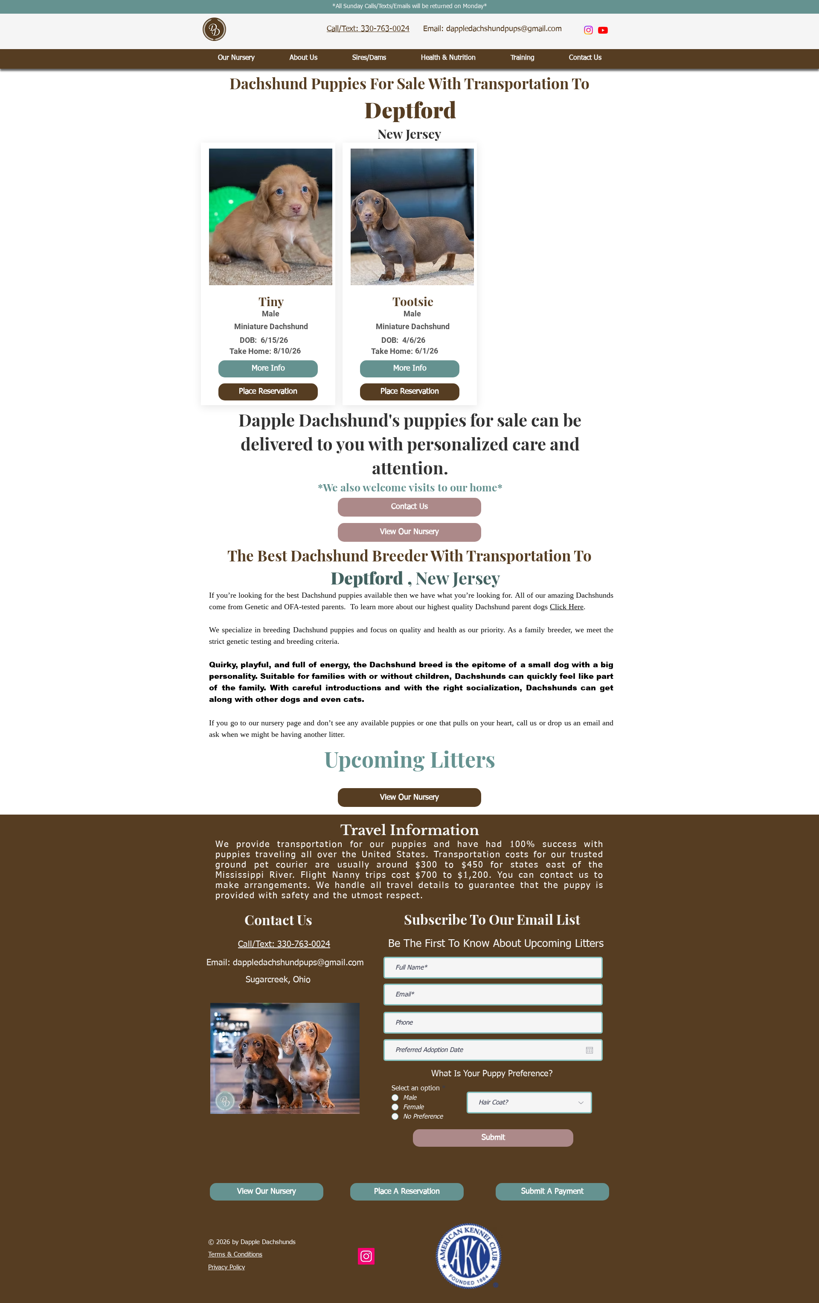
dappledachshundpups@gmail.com (298, 962)
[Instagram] (588, 30)
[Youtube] (603, 30)
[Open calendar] (589, 1050)
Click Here (567, 606)
